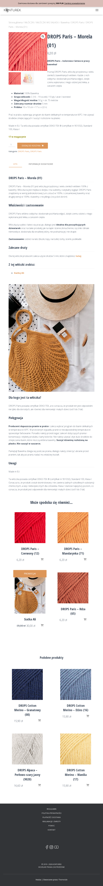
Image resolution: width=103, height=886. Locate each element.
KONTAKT (51, 830)
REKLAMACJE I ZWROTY (52, 821)
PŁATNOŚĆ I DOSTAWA (52, 817)
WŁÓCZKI (29, 22)
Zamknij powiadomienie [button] (74, 3)
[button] (43, 36)
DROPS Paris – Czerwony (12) (30, 550)
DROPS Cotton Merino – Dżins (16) (75, 707)
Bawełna (65, 22)
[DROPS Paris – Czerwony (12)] (30, 527)
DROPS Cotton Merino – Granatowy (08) (27, 710)
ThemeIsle (62, 879)
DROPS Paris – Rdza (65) (73, 611)
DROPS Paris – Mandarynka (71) (73, 550)
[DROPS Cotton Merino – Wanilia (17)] (75, 749)
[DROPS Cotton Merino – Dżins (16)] (75, 684)
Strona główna (16, 22)
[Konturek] (13, 10)
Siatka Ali (30, 619)
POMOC (51, 825)
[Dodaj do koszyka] (42, 559)
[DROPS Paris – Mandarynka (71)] (73, 527)
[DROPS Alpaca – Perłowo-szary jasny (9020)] (27, 749)
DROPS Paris (77, 22)
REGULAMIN (51, 809)
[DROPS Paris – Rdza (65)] (73, 587)
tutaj (78, 256)
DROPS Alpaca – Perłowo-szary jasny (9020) (27, 774)
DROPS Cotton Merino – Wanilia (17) (76, 774)
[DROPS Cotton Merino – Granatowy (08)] (27, 684)
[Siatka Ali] (30, 593)
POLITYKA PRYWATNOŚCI (51, 813)
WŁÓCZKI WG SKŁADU (47, 22)
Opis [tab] (15, 164)
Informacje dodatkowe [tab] (41, 164)
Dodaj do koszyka (31, 145)
